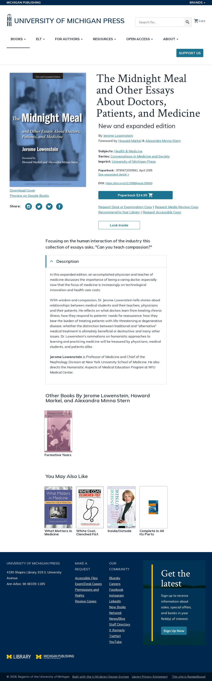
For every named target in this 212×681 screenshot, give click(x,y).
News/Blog (117, 619)
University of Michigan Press (134, 161)
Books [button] (17, 39)
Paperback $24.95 (135, 195)
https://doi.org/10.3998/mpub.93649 (129, 183)
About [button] (169, 39)
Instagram (116, 595)
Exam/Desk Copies (88, 584)
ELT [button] (39, 39)
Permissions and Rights (87, 592)
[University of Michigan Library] (21, 656)
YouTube (115, 642)
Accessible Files (86, 578)
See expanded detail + (113, 174)
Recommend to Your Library (119, 212)
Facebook (116, 590)
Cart (199, 20)
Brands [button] (196, 2)
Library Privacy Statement (150, 677)
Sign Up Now (174, 631)
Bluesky (114, 578)
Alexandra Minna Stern (163, 141)
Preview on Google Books (29, 195)
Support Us (190, 53)
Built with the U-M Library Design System (100, 677)
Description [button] (67, 261)
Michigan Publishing (24, 2)
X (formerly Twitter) (117, 633)
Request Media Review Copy (177, 207)
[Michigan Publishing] (57, 656)
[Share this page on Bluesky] (49, 206)
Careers (114, 584)
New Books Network (117, 610)
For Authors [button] (68, 39)
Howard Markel (129, 141)
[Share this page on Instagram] (28, 206)
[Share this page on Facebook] (59, 206)
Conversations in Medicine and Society (140, 156)
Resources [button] (103, 39)
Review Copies (85, 601)
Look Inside (119, 225)
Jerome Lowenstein (118, 135)
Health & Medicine (128, 151)
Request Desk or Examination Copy (125, 207)
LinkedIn (115, 601)
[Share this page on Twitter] (39, 206)
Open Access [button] (138, 39)
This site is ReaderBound (188, 677)
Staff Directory (119, 624)
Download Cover (22, 190)
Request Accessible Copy (162, 212)
